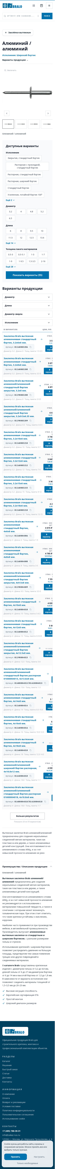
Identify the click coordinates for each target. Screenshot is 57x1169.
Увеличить (11, 70)
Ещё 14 (9, 243)
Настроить (39, 1156)
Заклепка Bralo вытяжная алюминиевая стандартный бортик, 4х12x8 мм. (20, 624)
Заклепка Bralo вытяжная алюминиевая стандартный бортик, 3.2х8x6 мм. (20, 361)
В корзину (51, 348)
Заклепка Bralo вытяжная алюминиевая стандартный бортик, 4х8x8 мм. (18, 552)
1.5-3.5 (32, 261)
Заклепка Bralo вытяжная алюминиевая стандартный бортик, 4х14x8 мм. (20, 698)
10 (42, 230)
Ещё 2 (9, 200)
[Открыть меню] (49, 5)
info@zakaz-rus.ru (11, 1135)
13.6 (42, 237)
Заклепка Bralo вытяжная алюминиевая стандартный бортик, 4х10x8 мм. (20, 601)
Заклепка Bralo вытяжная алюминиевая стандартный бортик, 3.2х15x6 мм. (20, 480)
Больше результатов (27, 816)
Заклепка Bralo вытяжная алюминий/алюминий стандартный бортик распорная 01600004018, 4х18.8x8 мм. (22, 792)
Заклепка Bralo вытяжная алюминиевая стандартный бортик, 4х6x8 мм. (18, 526)
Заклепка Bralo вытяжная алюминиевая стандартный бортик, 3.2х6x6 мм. (20, 339)
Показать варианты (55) (27, 275)
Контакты (7, 1081)
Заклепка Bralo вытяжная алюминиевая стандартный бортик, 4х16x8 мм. (20, 720)
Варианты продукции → (15, 60)
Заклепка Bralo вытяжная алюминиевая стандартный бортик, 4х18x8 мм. (20, 742)
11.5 (10, 237)
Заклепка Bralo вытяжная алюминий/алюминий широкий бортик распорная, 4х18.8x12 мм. (20, 766)
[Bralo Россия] (13, 5)
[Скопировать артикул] (30, 347)
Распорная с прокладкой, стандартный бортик (27, 166)
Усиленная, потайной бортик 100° (25, 194)
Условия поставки (11, 1106)
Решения (7, 1065)
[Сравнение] (34, 5)
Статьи (5, 1073)
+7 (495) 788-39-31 (11, 1131)
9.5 (31, 230)
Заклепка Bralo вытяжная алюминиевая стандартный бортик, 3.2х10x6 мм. (20, 435)
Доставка (7, 1077)
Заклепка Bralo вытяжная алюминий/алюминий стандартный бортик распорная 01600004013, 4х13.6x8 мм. (22, 673)
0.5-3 (10, 254)
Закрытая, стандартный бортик (24, 158)
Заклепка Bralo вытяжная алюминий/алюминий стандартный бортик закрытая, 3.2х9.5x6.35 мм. (19, 411)
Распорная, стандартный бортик (24, 174)
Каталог (6, 1061)
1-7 (43, 254)
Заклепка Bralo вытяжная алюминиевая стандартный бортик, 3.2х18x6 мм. (20, 502)
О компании (8, 1094)
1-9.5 (21, 261)
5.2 (42, 211)
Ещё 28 (9, 266)
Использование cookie (13, 1118)
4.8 (31, 211)
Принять (15, 1156)
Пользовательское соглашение (18, 1114)
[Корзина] (41, 5)
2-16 (43, 261)
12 (21, 237)
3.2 (10, 211)
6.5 (10, 218)
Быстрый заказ (10, 1069)
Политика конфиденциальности (18, 1110)
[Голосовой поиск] (38, 16)
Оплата (6, 1098)
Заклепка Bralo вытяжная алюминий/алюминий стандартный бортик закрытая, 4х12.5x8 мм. (18, 648)
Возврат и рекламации (13, 1102)
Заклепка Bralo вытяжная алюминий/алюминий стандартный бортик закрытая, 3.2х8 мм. (18, 385)
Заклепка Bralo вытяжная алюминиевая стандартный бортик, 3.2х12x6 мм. (20, 457)
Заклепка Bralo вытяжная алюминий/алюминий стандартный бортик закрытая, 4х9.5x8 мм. (18, 577)
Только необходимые (27, 1163)
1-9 (10, 261)
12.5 (32, 237)
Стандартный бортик (18, 188)
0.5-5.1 (21, 254)
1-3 (32, 254)
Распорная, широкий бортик (22, 181)
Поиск (47, 16)
